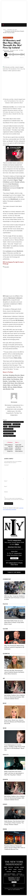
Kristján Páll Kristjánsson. (14, 426)
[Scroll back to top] (14, 885)
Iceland (5, 426)
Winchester (6, 50)
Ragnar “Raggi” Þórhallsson (9, 435)
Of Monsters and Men (8, 433)
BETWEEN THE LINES (8, 37)
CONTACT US (19, 873)
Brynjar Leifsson (16, 424)
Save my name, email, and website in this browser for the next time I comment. (14, 499)
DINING (19, 871)
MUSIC (10, 869)
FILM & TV (20, 869)
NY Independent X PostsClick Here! (14, 563)
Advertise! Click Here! (14, 547)
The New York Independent (14, 10)
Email (5, 486)
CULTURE (16, 867)
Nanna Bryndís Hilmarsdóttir (9, 431)
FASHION (9, 871)
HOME (5, 867)
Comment (6, 465)
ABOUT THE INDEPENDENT (9, 873)
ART (6, 869)
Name (5, 481)
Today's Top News (14, 572)
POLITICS (10, 867)
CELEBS (22, 867)
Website (6, 491)
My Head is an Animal (8, 428)
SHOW (14, 869)
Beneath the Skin (7, 424)
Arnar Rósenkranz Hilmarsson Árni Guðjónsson (13, 421)
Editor (17, 544)
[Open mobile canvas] (3, 24)
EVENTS (14, 871)
